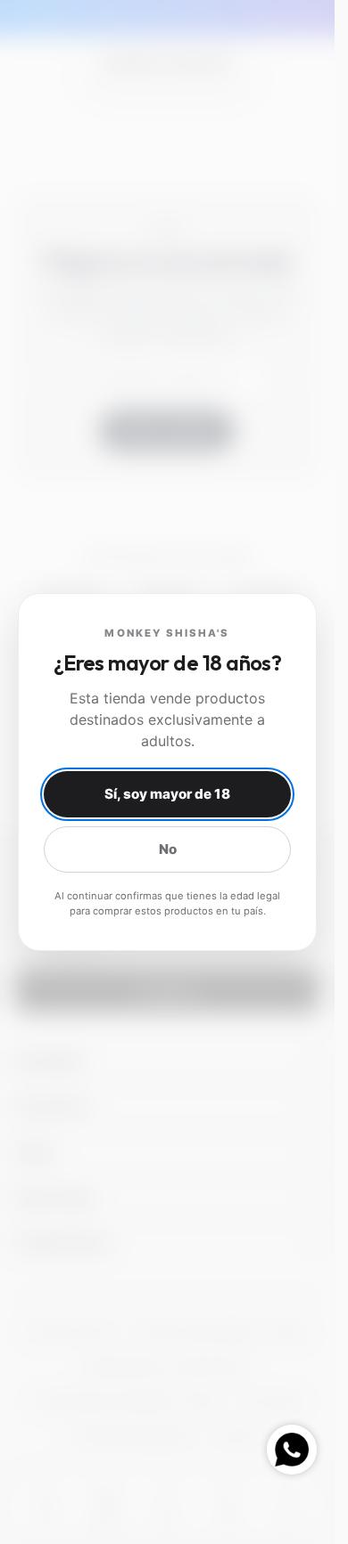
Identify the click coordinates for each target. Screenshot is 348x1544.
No (168, 849)
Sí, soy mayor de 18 (167, 793)
